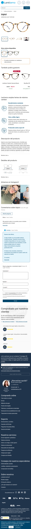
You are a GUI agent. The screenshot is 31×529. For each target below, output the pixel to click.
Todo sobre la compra (6, 398)
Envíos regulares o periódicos (8, 437)
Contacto (3, 487)
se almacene (10, 367)
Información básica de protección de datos (10, 370)
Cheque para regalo (6, 453)
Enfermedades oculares (7, 463)
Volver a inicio (14, 515)
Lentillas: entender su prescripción (9, 466)
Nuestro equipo (5, 479)
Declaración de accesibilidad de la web (10, 411)
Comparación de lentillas (7, 469)
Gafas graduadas (8, 11)
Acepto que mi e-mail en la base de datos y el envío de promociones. (15, 368)
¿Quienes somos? (5, 477)
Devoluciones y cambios (7, 421)
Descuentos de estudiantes (7, 448)
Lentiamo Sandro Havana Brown (10, 83)
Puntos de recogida (6, 406)
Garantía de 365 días (6, 424)
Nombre (5, 281)
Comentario (6, 271)
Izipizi (15, 11)
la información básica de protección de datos (15, 296)
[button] (4, 39)
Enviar (15, 301)
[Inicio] (1, 11)
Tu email (5, 287)
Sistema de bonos (5, 440)
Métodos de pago (5, 403)
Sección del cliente (5, 429)
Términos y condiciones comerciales (10, 408)
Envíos (2, 400)
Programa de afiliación (6, 450)
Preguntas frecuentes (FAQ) (8, 426)
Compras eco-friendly (6, 455)
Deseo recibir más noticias (15, 374)
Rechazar (18, 527)
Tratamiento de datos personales (9, 413)
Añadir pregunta (7, 213)
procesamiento (12, 293)
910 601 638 (14, 387)
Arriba (19, 515)
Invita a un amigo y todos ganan (9, 442)
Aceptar (11, 527)
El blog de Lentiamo (6, 482)
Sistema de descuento (6, 445)
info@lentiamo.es (15, 389)
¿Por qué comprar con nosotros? (9, 484)
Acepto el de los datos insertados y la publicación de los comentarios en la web (15, 295)
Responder (5, 225)
